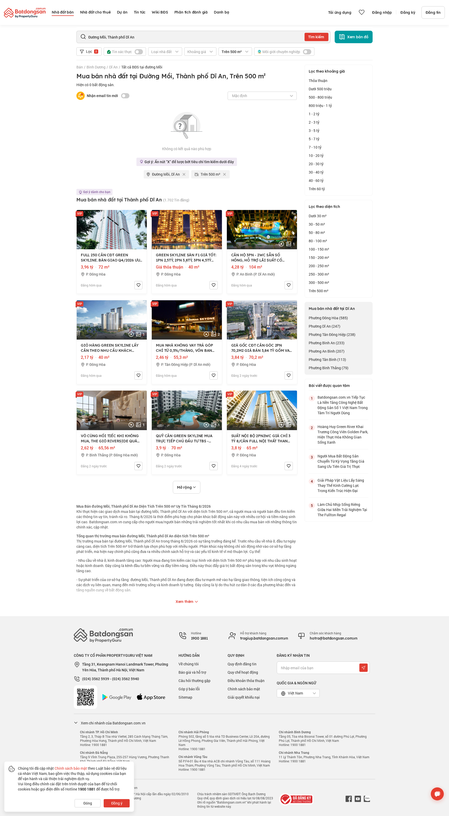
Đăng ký (407, 12)
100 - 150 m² (319, 249)
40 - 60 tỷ (316, 180)
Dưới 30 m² (318, 215)
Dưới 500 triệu (320, 88)
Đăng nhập (382, 12)
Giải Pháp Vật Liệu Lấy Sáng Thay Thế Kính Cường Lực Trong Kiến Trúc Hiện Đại (341, 485)
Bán (79, 67)
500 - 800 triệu (320, 97)
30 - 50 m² (317, 224)
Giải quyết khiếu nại (244, 697)
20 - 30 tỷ (316, 163)
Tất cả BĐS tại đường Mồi (141, 67)
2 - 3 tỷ (314, 122)
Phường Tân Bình (327, 359)
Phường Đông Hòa (328, 317)
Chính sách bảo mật (244, 688)
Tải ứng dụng (339, 12)
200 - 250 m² (319, 265)
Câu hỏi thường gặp (194, 680)
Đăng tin (433, 12)
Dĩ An (113, 67)
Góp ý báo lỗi (189, 688)
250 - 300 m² (319, 274)
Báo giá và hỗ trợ (192, 672)
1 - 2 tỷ (314, 113)
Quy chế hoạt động (243, 672)
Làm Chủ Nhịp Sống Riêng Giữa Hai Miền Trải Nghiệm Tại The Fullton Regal (342, 509)
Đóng (87, 803)
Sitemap (185, 697)
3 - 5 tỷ (314, 130)
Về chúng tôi (189, 663)
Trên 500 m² (318, 290)
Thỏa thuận (318, 80)
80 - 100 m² (318, 240)
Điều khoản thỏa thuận (246, 680)
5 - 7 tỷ (314, 138)
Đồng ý (116, 803)
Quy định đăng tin (242, 663)
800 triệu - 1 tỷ (320, 105)
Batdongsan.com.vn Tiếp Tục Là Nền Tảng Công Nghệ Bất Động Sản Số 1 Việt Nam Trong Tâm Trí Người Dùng (343, 405)
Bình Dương (96, 67)
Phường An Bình (327, 351)
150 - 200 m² (319, 257)
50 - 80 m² (317, 232)
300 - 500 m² (319, 282)
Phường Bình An (327, 342)
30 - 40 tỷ (316, 172)
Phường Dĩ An (324, 326)
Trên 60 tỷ (317, 188)
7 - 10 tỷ (315, 147)
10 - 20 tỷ (316, 155)
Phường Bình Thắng (328, 367)
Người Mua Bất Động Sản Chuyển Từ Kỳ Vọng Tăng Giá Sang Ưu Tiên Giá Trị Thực (341, 461)
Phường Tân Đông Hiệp (332, 334)
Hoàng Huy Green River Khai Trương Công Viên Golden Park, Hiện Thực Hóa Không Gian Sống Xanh (343, 434)
